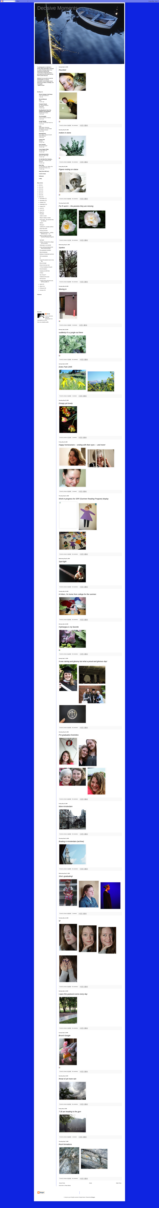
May (41, 212)
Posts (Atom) (68, 1185)
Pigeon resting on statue (68, 169)
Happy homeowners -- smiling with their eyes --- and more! (82, 445)
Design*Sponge (42, 121)
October (42, 202)
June (41, 210)
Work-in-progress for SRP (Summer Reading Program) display (83, 499)
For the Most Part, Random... (45, 159)
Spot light (62, 561)
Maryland (41, 140)
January (42, 290)
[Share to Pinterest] (87, 125)
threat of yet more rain (67, 1079)
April (41, 284)
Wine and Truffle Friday (43, 155)
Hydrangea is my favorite (69, 627)
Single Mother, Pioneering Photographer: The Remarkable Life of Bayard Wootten (45, 128)
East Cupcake (42, 144)
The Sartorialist (42, 116)
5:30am (41, 272)
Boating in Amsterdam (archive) (71, 841)
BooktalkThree (42, 133)
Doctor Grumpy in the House (45, 94)
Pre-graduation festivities (69, 735)
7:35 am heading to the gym (70, 1112)
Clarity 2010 (42, 139)
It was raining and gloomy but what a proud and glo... (46, 248)
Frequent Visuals (43, 104)
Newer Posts (62, 1183)
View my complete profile (43, 322)
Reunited (62, 70)
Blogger (93, 1197)
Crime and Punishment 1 (44, 95)
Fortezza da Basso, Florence (45, 117)
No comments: (75, 125)
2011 (40, 193)
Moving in (62, 289)
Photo (40, 100)
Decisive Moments (57, 8)
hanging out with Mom (45, 271)
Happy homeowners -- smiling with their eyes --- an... (46, 233)
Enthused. (41, 176)
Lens (40, 126)
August (41, 206)
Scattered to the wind (44, 276)
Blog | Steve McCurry (44, 171)
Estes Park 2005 (65, 367)
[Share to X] (84, 125)
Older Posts (118, 1183)
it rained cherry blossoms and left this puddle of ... (46, 281)
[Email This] (80, 125)
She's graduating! (66, 876)
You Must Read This (43, 150)
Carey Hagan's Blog (43, 149)
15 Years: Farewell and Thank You (46, 122)
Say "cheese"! (43, 274)
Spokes (62, 248)
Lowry (40, 178)
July (41, 208)
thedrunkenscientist (43, 154)
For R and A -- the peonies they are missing (76, 206)
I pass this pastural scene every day (73, 994)
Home (90, 1183)
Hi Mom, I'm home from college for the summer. (77, 594)
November (42, 200)
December (42, 198)
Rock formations (65, 1144)
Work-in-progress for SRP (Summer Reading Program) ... (47, 237)
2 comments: (75, 325)
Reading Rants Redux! (43, 112)
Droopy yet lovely (66, 403)
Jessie (48, 313)
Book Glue (41, 165)
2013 (40, 189)
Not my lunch (43, 278)
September (42, 204)
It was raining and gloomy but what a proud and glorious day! (83, 661)
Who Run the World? (43, 145)
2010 (40, 194)
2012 (40, 191)
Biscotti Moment (43, 99)
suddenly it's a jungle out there (71, 332)
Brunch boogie (64, 1035)
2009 (40, 196)
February (42, 288)
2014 (40, 187)
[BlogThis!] (82, 125)
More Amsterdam (65, 806)
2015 (40, 185)
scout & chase (42, 173)
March (41, 286)
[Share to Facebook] (85, 125)
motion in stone (65, 133)
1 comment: (74, 395)
